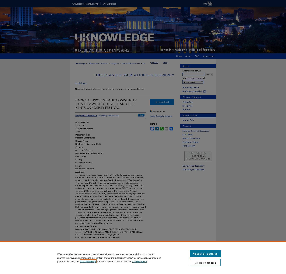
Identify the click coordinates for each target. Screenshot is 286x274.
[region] (143, 257)
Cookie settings (88, 261)
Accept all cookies (205, 253)
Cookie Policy (139, 261)
